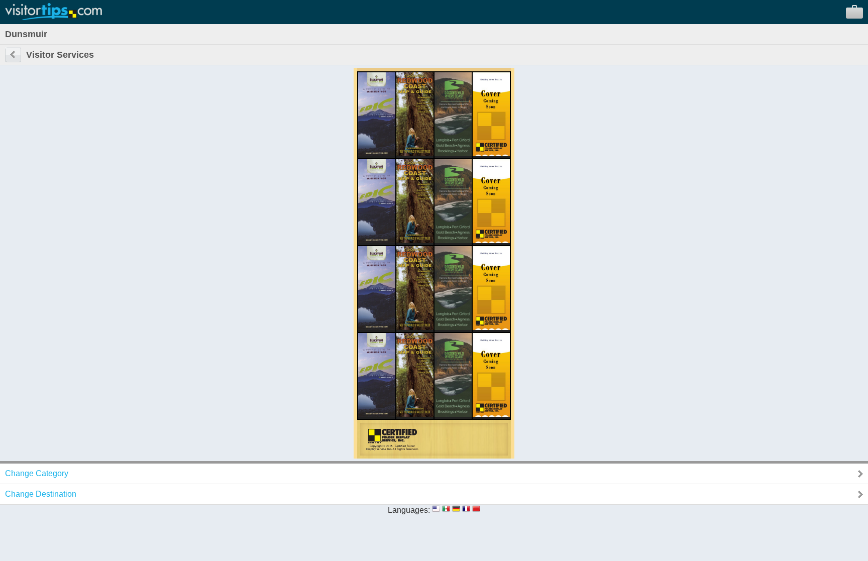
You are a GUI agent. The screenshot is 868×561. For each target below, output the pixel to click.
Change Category (36, 473)
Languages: (409, 510)
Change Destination (40, 494)
